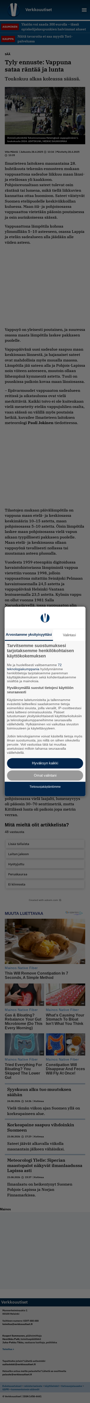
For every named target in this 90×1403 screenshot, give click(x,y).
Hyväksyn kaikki (45, 763)
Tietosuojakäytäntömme (45, 786)
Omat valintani (45, 775)
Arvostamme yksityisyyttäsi (29, 634)
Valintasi (69, 635)
